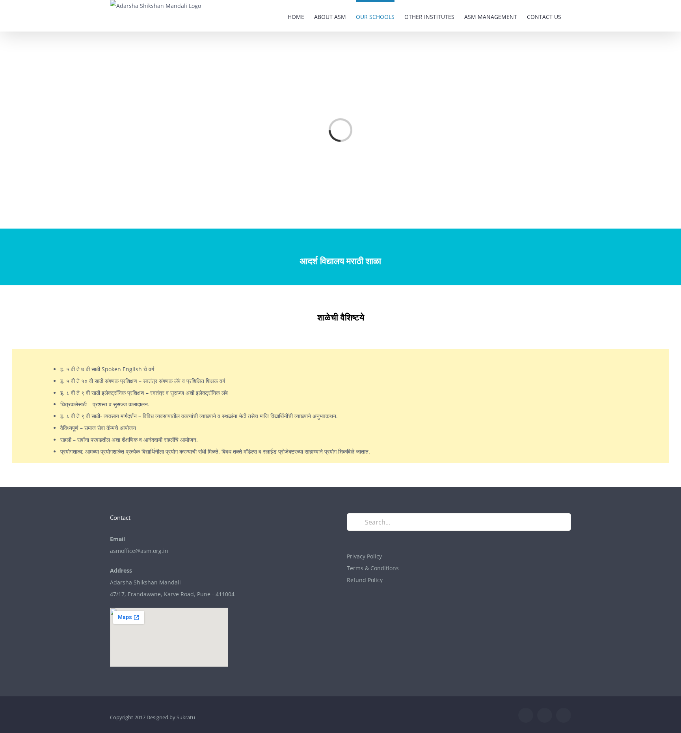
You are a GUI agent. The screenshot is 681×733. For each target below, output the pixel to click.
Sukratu (186, 717)
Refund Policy (365, 580)
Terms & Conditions (373, 568)
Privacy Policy (364, 556)
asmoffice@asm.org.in (139, 550)
